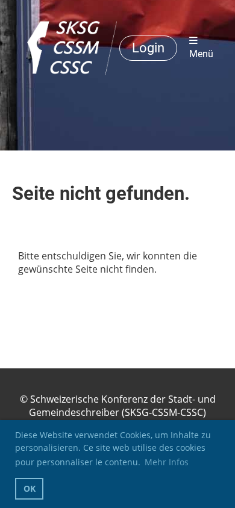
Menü (201, 54)
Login (148, 47)
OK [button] (30, 488)
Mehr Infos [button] (167, 462)
